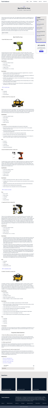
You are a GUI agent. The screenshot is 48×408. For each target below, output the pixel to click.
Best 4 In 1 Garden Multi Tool (7, 358)
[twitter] (33, 365)
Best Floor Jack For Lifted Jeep (8, 361)
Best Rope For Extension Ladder (8, 359)
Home (27, 1)
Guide (31, 1)
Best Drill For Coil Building (7, 362)
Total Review (35, 1)
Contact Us (45, 1)
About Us (40, 1)
